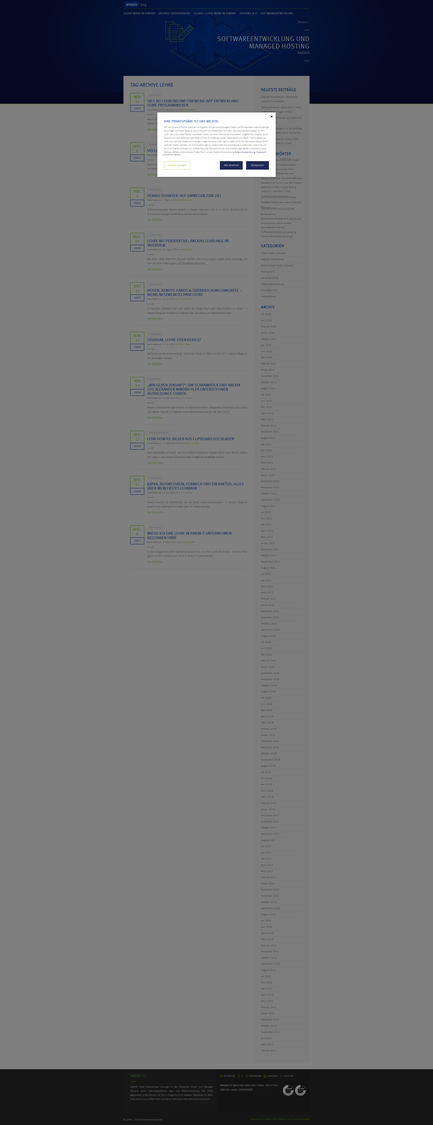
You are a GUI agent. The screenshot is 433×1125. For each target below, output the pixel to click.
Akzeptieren (257, 165)
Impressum (261, 152)
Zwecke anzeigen (177, 165)
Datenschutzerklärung (245, 152)
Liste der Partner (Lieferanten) (171, 155)
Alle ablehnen (231, 165)
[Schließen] (271, 116)
